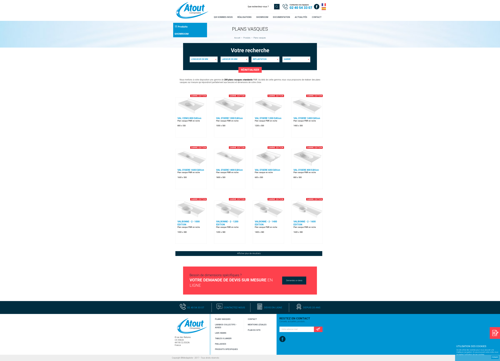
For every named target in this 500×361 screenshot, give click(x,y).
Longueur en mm (199, 59)
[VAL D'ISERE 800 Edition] (307, 165)
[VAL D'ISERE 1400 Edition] (307, 113)
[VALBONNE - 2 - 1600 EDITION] (307, 216)
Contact (252, 319)
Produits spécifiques (226, 349)
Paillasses (220, 344)
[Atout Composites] (191, 18)
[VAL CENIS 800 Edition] (191, 113)
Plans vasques (222, 319)
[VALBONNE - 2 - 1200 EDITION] (229, 216)
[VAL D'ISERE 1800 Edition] (229, 165)
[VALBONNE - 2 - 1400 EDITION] (268, 216)
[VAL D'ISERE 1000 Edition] (229, 113)
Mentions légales (257, 324)
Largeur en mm (229, 59)
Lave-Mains (220, 333)
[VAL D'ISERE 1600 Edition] (191, 165)
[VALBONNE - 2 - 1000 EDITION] (191, 216)
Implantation (260, 59)
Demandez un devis (294, 280)
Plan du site (254, 330)
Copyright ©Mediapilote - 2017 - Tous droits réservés (196, 358)
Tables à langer (223, 338)
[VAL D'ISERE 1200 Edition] (268, 113)
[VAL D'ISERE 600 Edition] (268, 165)
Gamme (287, 59)
